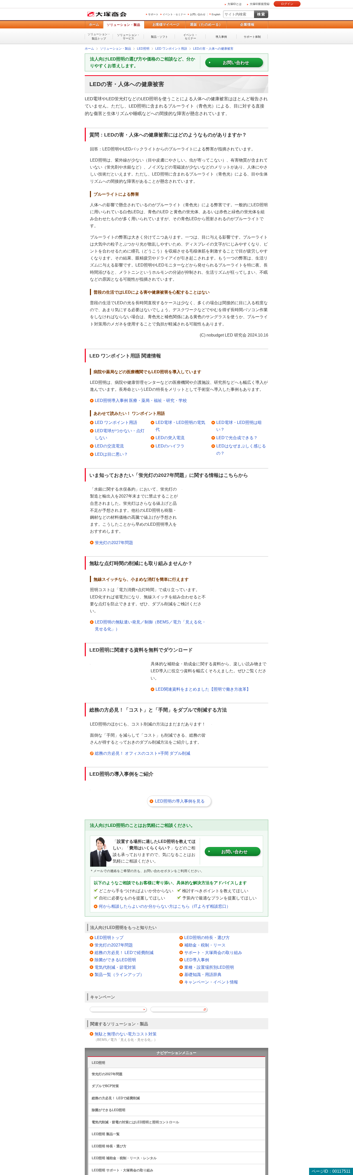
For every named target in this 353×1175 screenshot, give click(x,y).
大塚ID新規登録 (260, 3)
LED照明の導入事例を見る (180, 801)
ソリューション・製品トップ (99, 36)
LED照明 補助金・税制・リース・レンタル (124, 1158)
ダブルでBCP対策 (105, 1086)
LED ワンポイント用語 (116, 422)
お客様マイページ (165, 24)
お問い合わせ (197, 14)
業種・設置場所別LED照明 (209, 967)
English (216, 14)
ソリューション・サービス (128, 36)
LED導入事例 (196, 959)
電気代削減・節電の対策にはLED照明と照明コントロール (135, 1122)
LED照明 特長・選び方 (109, 1146)
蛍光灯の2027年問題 (114, 542)
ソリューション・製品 (123, 25)
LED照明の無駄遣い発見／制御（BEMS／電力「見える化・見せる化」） (150, 625)
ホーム (94, 24)
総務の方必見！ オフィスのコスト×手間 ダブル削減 (142, 753)
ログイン (287, 4)
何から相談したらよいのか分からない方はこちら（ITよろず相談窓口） (165, 906)
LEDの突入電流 (170, 437)
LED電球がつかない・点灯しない (119, 434)
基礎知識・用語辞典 (202, 974)
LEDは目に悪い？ (111, 454)
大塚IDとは (234, 3)
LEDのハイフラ (170, 446)
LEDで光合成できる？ (237, 437)
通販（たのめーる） (206, 24)
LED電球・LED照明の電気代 (180, 425)
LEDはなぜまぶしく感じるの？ (241, 449)
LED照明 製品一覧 (106, 1134)
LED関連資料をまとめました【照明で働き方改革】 (203, 689)
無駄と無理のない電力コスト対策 (126, 1034)
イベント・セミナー (174, 14)
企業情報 (247, 24)
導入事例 (221, 36)
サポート (153, 14)
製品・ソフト (159, 36)
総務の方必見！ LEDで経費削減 (124, 952)
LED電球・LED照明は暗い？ (239, 425)
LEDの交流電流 (109, 446)
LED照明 (98, 1062)
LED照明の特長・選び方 (207, 937)
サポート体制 (252, 36)
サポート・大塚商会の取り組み (213, 952)
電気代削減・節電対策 (115, 967)
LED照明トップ (109, 937)
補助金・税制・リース (205, 945)
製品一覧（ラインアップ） (119, 974)
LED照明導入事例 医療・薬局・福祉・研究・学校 (141, 400)
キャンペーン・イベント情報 (211, 982)
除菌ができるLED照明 (115, 959)
